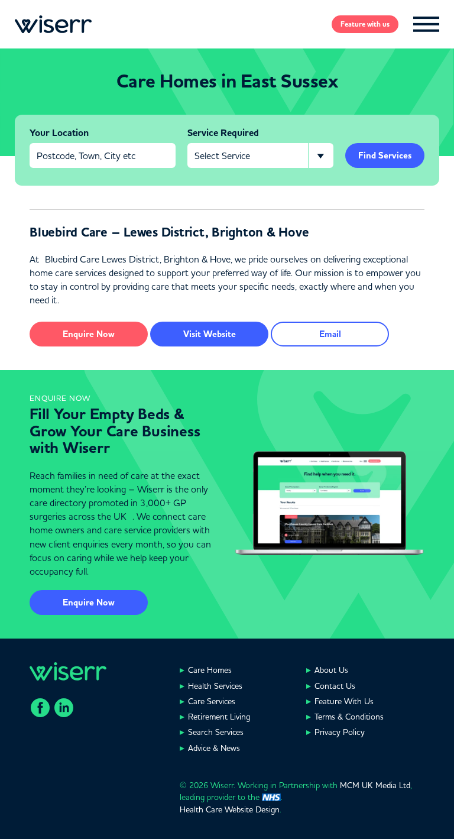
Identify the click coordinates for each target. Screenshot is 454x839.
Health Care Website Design (230, 809)
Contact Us (334, 686)
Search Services (216, 732)
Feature (365, 24)
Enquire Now (89, 602)
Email (330, 334)
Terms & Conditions (349, 716)
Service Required (223, 133)
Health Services (215, 686)
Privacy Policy (339, 732)
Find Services (384, 155)
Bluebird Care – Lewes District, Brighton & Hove (169, 232)
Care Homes (210, 670)
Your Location (59, 133)
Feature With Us (344, 701)
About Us (331, 670)
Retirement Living (219, 716)
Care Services (211, 701)
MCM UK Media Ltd (375, 785)
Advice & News (214, 748)
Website (209, 334)
